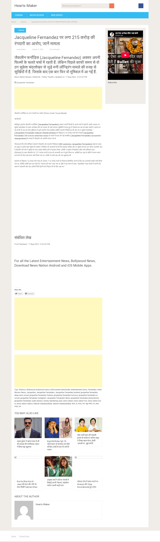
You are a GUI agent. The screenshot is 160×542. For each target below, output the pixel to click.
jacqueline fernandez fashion (41, 395)
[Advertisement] (58, 98)
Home (13, 22)
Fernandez (92, 389)
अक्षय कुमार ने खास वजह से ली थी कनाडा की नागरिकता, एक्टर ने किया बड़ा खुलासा (28, 444)
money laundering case (52, 401)
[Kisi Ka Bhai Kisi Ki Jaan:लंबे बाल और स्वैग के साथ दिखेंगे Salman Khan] (28, 467)
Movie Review (37, 15)
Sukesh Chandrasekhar (42, 404)
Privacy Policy (24, 536)
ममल (97, 404)
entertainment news (79, 389)
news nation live (80, 401)
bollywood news (42, 389)
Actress (22, 389)
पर (94, 404)
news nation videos (25, 404)
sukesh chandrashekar (62, 404)
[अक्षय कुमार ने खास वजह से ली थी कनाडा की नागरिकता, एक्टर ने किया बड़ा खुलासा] (28, 427)
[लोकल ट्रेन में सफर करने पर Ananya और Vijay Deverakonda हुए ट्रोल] (88, 467)
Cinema (19, 15)
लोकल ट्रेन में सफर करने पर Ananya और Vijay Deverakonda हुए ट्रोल (87, 484)
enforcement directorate (60, 389)
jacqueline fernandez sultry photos (28, 401)
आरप (73, 404)
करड (80, 404)
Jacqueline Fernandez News (58, 398)
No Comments (55, 49)
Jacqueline (31, 392)
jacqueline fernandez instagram (33, 398)
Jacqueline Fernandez (45, 392)
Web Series (57, 15)
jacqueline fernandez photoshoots (85, 398)
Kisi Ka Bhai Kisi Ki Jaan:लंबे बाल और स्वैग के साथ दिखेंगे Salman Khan (27, 484)
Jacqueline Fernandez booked (67, 392)
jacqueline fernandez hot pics (66, 395)
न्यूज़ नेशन (89, 404)
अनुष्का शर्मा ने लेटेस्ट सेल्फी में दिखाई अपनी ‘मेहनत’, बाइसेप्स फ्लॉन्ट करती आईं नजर (58, 483)
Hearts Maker (25, 5)
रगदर (16, 406)
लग (20, 406)
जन (83, 404)
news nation (68, 401)
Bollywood (30, 389)
